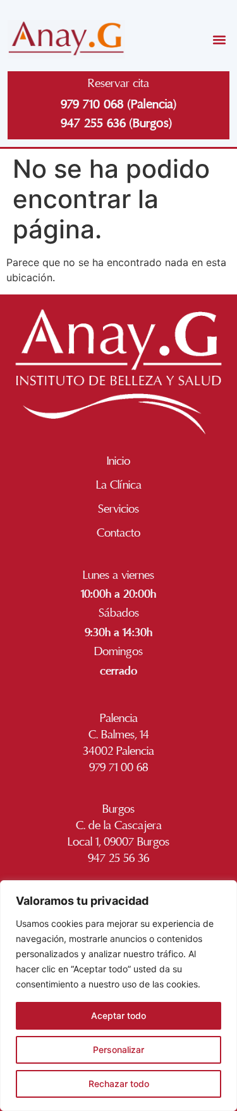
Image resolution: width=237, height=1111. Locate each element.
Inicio (118, 460)
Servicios (118, 508)
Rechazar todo (118, 1083)
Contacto (118, 532)
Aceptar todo (118, 1015)
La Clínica (119, 484)
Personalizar (118, 1049)
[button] (219, 39)
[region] (118, 995)
